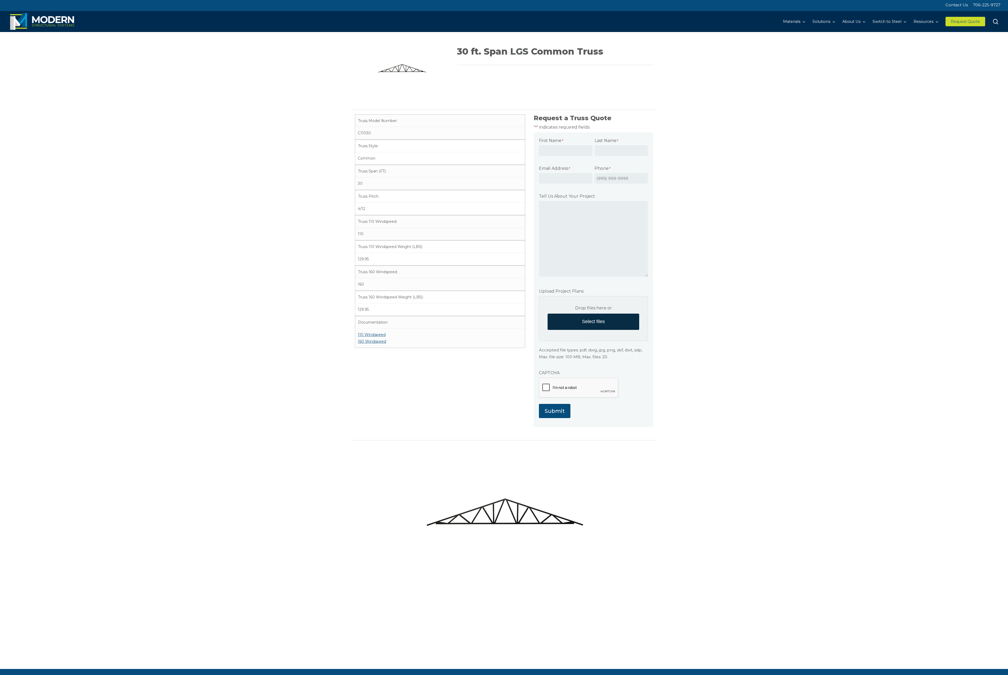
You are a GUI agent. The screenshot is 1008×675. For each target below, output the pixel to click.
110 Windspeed (372, 334)
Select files (593, 321)
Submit (555, 411)
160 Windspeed (372, 341)
